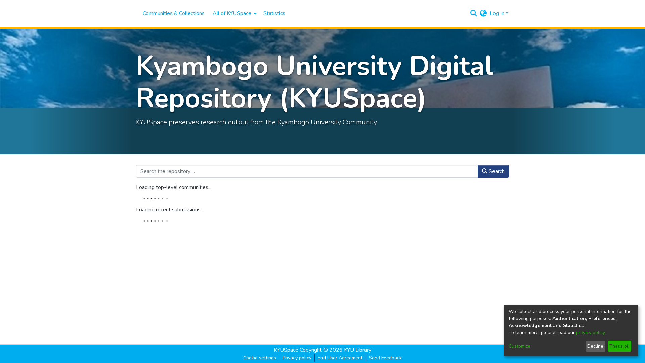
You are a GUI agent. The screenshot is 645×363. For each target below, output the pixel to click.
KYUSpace (286, 350)
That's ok (619, 346)
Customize (519, 346)
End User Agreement (340, 358)
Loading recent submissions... (170, 209)
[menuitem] (234, 13)
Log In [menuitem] (497, 13)
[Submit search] (474, 13)
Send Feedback (385, 358)
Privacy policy (297, 358)
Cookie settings (259, 358)
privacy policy (590, 332)
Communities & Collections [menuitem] (174, 13)
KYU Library (357, 350)
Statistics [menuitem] (274, 13)
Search (496, 171)
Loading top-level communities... (173, 187)
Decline (595, 346)
